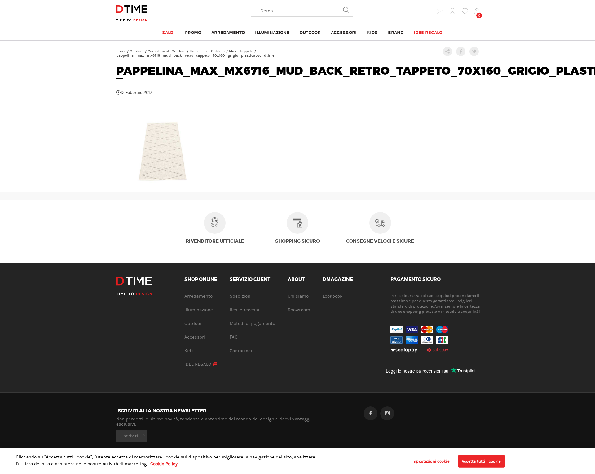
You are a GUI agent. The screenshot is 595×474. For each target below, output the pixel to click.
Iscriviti (130, 436)
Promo (193, 32)
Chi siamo (298, 296)
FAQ (234, 337)
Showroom (299, 309)
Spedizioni (241, 296)
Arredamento (228, 32)
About (296, 279)
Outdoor (310, 32)
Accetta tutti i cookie (481, 461)
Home (121, 51)
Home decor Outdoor (207, 51)
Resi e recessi (244, 309)
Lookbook (332, 296)
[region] (297, 461)
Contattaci (241, 350)
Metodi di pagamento (252, 323)
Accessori (344, 32)
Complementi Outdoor (167, 51)
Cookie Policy (164, 464)
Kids (372, 32)
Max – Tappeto (241, 51)
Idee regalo (428, 32)
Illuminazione (272, 32)
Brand (395, 32)
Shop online (200, 279)
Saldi (168, 32)
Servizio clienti (251, 279)
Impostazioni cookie (430, 461)
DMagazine (338, 279)
